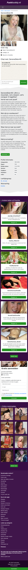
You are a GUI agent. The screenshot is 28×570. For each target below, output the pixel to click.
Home (2, 10)
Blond (16, 172)
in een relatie (17, 166)
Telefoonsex (4, 529)
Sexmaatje (3, 490)
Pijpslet (3, 542)
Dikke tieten (4, 485)
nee (15, 174)
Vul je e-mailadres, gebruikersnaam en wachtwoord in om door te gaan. (11, 381)
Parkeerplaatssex (5, 525)
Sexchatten (4, 486)
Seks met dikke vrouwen (7, 479)
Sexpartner (4, 532)
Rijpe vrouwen (4, 518)
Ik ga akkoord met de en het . (13, 394)
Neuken (3, 516)
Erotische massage (6, 475)
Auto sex (3, 507)
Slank (16, 164)
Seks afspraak (4, 538)
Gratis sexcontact (5, 505)
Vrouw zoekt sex (5, 494)
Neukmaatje (4, 488)
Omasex (3, 492)
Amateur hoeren (5, 508)
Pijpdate (3, 499)
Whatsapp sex (4, 544)
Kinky (2, 527)
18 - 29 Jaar (4, 181)
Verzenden (14, 398)
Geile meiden (7, 10)
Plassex (3, 540)
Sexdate (3, 501)
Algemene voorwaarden (20, 393)
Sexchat (3, 483)
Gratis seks (4, 477)
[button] (14, 28)
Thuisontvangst (5, 520)
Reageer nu (14, 222)
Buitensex (3, 514)
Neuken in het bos (5, 503)
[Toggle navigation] (3, 7)
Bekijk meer (14, 356)
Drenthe (3, 186)
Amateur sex (4, 530)
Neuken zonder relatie (6, 536)
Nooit (16, 168)
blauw (16, 170)
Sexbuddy (3, 534)
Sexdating (3, 481)
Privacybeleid (8, 395)
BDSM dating (4, 510)
